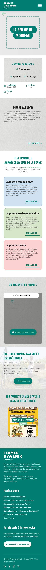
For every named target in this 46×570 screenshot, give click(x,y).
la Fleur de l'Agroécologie (31, 167)
